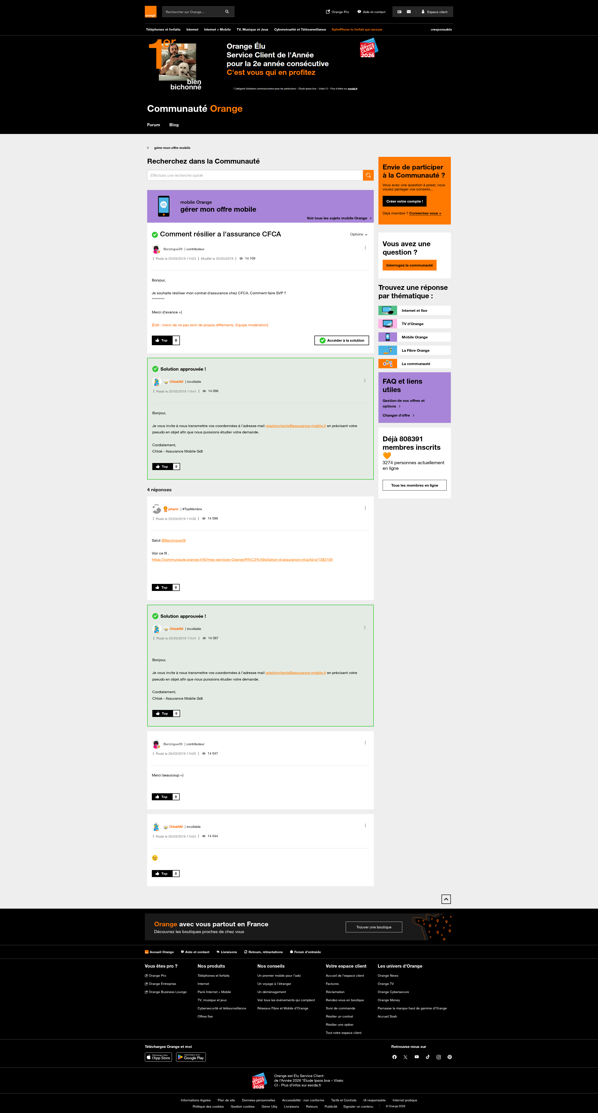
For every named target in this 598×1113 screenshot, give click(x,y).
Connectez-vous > (425, 213)
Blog (174, 124)
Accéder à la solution (345, 340)
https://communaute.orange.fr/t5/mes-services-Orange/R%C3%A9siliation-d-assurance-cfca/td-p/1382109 (242, 559)
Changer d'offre (396, 415)
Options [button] (356, 234)
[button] (365, 247)
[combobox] (255, 175)
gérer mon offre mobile (172, 148)
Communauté (195, 108)
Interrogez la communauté (409, 265)
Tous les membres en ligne (414, 485)
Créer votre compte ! (404, 201)
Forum (153, 124)
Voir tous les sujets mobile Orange (337, 218)
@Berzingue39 (173, 540)
